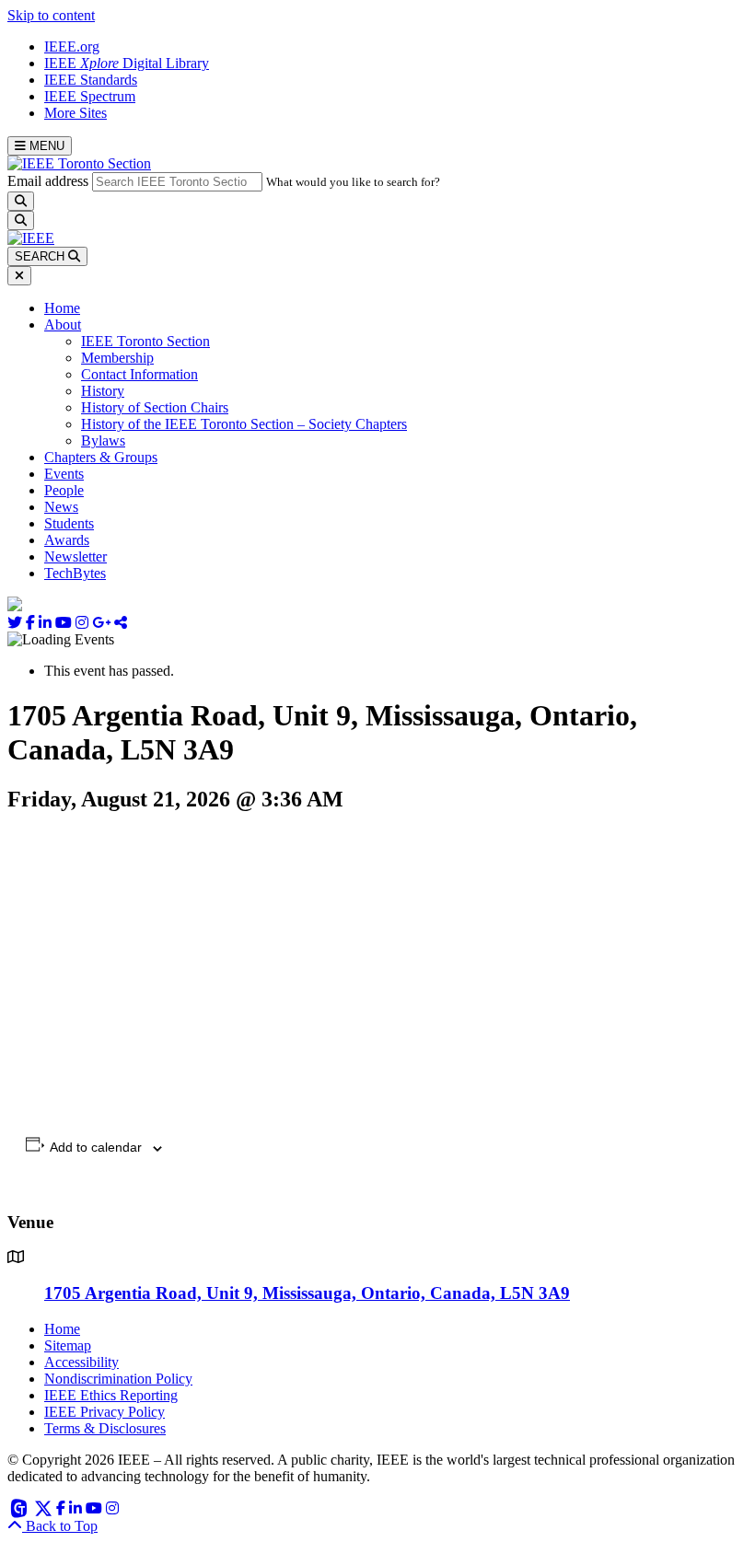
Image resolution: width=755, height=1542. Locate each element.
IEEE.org (71, 46)
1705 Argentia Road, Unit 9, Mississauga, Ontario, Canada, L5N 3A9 (307, 1293)
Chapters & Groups (100, 457)
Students (69, 523)
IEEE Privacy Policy (104, 1412)
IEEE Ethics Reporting (111, 1395)
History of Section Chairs (154, 407)
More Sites (75, 113)
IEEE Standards (90, 79)
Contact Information (139, 374)
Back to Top (60, 1526)
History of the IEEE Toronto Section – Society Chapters (244, 424)
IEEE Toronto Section (145, 341)
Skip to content (51, 15)
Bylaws (103, 440)
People (64, 490)
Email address (47, 181)
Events (64, 473)
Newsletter (75, 556)
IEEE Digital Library (126, 63)
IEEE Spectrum (89, 96)
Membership (117, 357)
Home (62, 308)
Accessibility (81, 1362)
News (61, 507)
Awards (66, 540)
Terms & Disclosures (105, 1428)
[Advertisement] (377, 968)
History (102, 391)
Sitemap (67, 1345)
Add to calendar (96, 1147)
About (62, 324)
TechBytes (75, 573)
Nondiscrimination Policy (118, 1378)
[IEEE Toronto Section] (79, 163)
